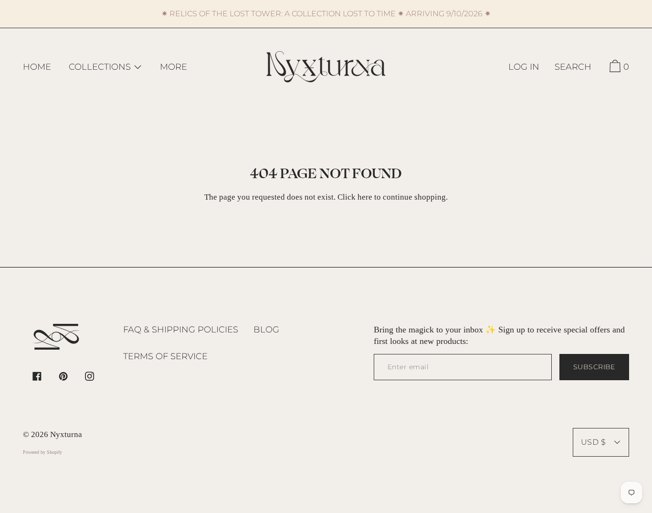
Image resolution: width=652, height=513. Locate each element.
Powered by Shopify (42, 452)
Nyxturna (66, 434)
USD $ (593, 442)
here (365, 197)
